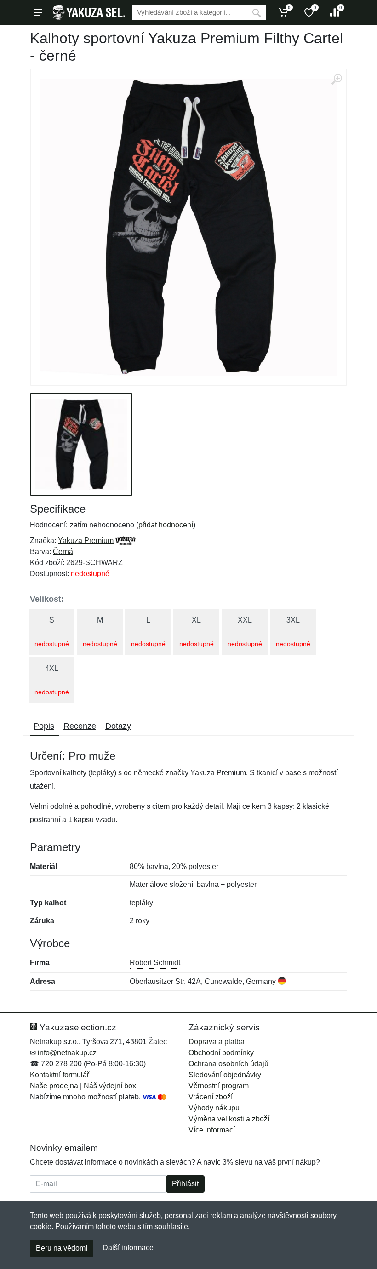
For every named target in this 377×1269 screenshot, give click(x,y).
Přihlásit (185, 1184)
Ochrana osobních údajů (228, 1064)
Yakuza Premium (86, 540)
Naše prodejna (54, 1086)
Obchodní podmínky (221, 1053)
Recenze (79, 726)
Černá (63, 551)
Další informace (128, 1248)
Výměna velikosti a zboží (228, 1119)
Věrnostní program (218, 1086)
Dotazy (118, 726)
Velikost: (47, 599)
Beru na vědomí (61, 1248)
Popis (44, 726)
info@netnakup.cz (67, 1053)
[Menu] (38, 12)
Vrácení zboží (210, 1097)
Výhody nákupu (214, 1108)
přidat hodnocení (165, 525)
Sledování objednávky (224, 1075)
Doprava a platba (216, 1042)
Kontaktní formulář (59, 1075)
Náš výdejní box (110, 1086)
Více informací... (214, 1130)
